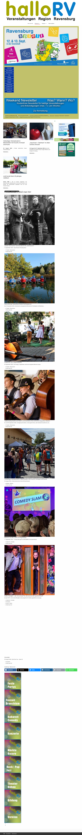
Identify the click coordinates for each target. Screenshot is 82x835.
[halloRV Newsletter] (41, 105)
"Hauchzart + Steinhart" (64, 115)
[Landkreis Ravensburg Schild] (9, 86)
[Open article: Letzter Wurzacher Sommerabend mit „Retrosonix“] (29, 219)
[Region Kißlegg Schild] (9, 77)
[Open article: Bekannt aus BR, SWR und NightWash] (29, 511)
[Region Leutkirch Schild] (9, 79)
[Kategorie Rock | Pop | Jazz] (12, 764)
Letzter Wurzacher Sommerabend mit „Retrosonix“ (19, 245)
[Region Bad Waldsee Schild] (9, 70)
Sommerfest (26, 115)
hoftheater (7, 191)
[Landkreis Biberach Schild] (9, 89)
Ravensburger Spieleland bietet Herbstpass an (18, 304)
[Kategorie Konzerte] (12, 731)
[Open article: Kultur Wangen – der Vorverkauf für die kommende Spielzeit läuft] (29, 570)
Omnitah (7, 657)
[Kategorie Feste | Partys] (12, 681)
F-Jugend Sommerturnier (35, 117)
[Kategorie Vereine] (12, 814)
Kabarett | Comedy (10, 541)
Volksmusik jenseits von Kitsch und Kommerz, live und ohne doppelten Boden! (27, 421)
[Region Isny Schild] (9, 75)
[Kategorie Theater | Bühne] (12, 781)
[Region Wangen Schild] (9, 82)
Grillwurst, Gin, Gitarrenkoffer (13, 362)
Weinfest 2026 (14, 115)
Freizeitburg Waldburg (44, 115)
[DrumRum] (9, 91)
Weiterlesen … (6, 151)
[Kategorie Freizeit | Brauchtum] (12, 697)
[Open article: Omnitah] (29, 631)
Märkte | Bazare (9, 483)
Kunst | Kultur (9, 603)
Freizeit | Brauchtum (10, 250)
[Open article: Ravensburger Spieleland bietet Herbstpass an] (29, 278)
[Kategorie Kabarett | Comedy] (12, 714)
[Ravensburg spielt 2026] (41, 46)
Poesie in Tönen (15, 117)
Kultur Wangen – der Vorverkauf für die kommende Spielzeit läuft (23, 596)
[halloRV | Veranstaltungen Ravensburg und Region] (41, 10)
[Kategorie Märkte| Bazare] (12, 747)
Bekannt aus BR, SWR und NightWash (15, 537)
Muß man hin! (9, 251)
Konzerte (8, 601)
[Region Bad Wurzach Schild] (9, 72)
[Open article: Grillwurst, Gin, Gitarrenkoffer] (29, 336)
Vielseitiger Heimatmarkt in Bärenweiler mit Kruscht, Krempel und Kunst (14, 142)
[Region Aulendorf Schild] (9, 68)
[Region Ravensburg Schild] (9, 84)
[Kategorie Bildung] (12, 797)
